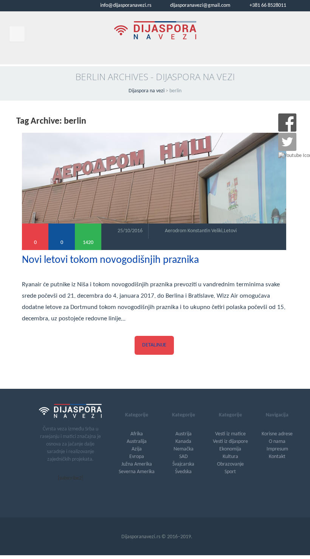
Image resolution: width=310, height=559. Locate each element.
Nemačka (184, 449)
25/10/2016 (130, 231)
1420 (88, 242)
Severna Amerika (137, 472)
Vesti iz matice (230, 434)
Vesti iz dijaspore (230, 441)
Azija (137, 449)
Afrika (136, 434)
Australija (137, 441)
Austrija (183, 434)
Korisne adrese (277, 434)
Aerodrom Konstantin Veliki (193, 231)
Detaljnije (154, 345)
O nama (277, 441)
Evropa (136, 457)
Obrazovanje (230, 464)
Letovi (230, 231)
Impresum (277, 449)
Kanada (183, 441)
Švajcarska (183, 464)
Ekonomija (230, 449)
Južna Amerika (136, 464)
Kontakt (277, 457)
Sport (230, 472)
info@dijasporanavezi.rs (125, 5)
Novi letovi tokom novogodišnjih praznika (110, 260)
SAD (183, 457)
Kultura (230, 457)
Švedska (183, 472)
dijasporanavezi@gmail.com (199, 5)
